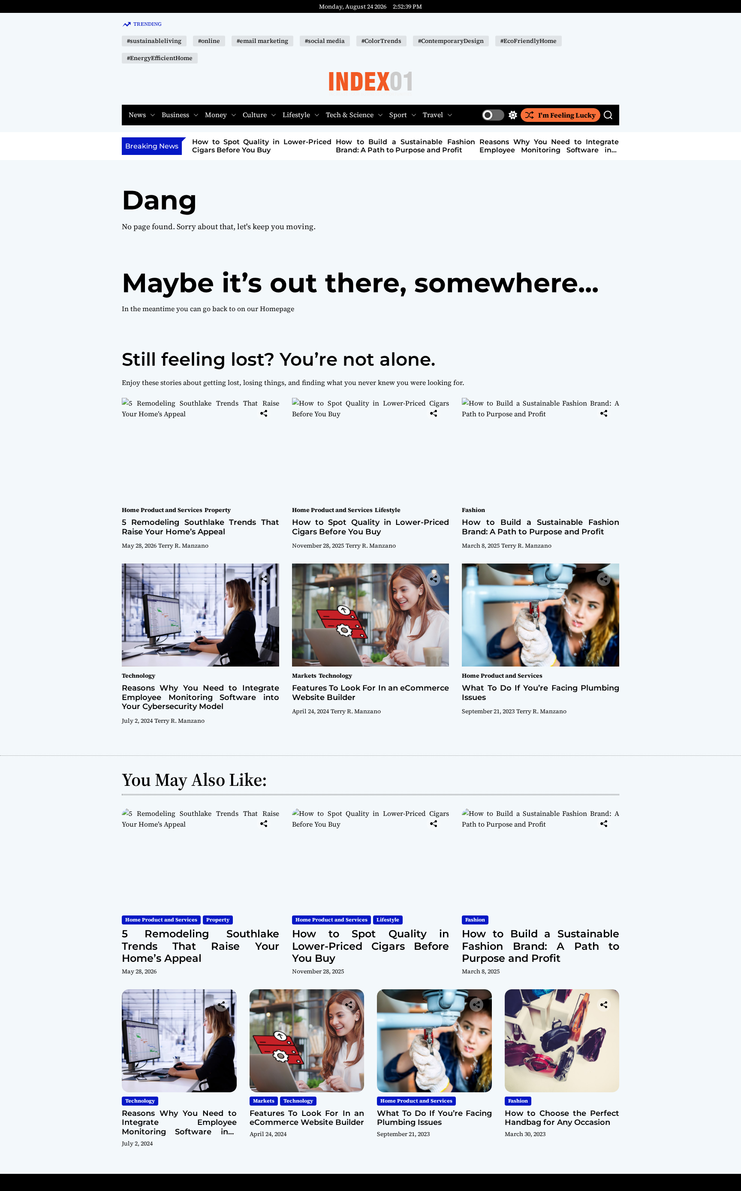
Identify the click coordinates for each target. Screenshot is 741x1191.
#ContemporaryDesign (451, 40)
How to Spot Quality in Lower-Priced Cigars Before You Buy (261, 146)
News (137, 114)
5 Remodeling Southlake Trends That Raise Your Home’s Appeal (200, 527)
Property (218, 510)
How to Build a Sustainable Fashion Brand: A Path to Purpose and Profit (405, 146)
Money (216, 114)
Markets (304, 675)
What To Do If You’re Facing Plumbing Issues (540, 692)
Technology (138, 675)
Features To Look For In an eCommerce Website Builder (370, 692)
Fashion (473, 510)
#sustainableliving (154, 40)
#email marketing (262, 40)
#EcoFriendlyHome (528, 40)
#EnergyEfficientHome (160, 58)
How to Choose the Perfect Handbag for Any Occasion (562, 1118)
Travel (433, 114)
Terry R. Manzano (183, 545)
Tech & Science (350, 114)
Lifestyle (296, 114)
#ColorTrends (381, 40)
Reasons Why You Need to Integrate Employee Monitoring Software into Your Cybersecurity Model (549, 150)
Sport (398, 114)
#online (209, 40)
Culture (255, 114)
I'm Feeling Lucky (567, 115)
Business (175, 114)
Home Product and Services (162, 510)
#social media (325, 40)
